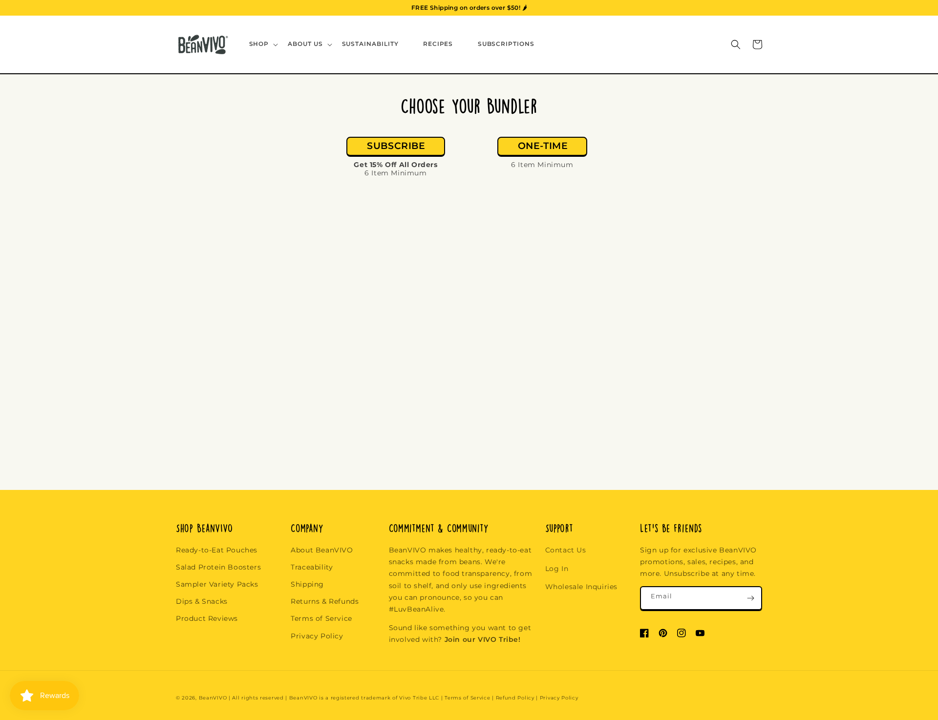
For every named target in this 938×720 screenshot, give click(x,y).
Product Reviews (207, 618)
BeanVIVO (213, 698)
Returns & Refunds (325, 601)
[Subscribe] (750, 598)
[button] (262, 44)
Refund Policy (515, 698)
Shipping (307, 584)
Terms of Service (321, 618)
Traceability (312, 567)
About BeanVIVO (322, 550)
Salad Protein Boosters (218, 567)
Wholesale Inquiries (581, 587)
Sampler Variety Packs (217, 584)
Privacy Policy (317, 636)
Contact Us (565, 550)
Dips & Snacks (202, 601)
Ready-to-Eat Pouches (216, 550)
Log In (557, 568)
